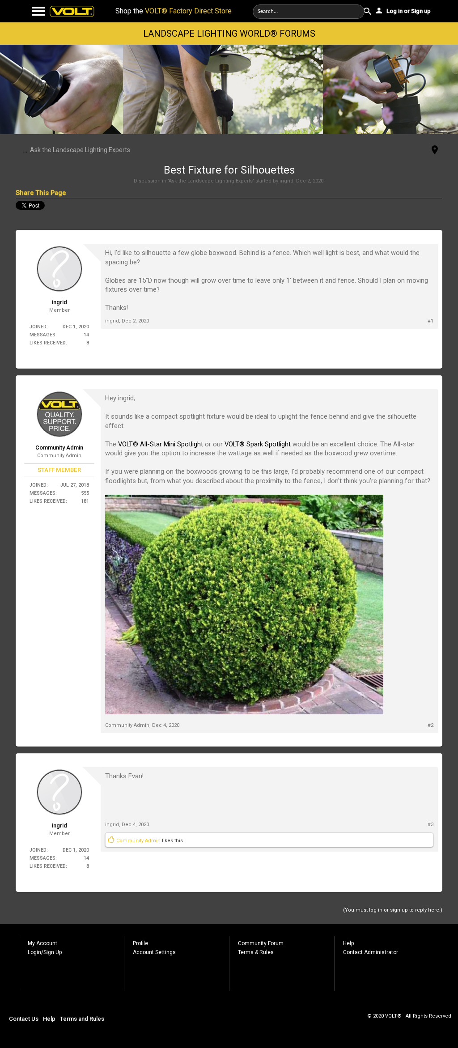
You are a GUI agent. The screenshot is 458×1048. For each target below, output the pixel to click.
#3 (430, 824)
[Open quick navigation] (434, 150)
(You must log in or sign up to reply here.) (392, 910)
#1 (430, 321)
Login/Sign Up (45, 952)
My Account (42, 943)
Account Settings (154, 952)
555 (85, 493)
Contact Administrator (370, 952)
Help (348, 943)
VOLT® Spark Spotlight (259, 444)
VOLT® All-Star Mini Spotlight (160, 444)
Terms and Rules (82, 1018)
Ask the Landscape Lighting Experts (211, 181)
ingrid (286, 181)
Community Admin (59, 447)
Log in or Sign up (408, 11)
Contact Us (23, 1018)
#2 (430, 725)
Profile (140, 943)
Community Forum (261, 943)
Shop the (173, 11)
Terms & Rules (256, 952)
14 (86, 335)
